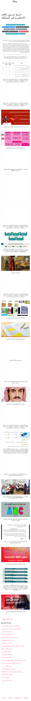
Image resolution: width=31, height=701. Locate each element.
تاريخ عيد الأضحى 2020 (7, 674)
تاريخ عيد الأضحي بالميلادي (7, 640)
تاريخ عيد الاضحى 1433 (7, 657)
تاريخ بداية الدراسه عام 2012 (8, 27)
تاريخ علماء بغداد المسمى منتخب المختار (10, 626)
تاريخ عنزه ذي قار (5, 677)
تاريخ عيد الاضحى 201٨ (7, 648)
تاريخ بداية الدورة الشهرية (9, 29)
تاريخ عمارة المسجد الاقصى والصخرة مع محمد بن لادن (14, 660)
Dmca (4, 698)
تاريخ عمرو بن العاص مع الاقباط (9, 669)
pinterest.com (9, 619)
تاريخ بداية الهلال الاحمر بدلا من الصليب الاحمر (15, 34)
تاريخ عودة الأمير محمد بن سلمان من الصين (11, 628)
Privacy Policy (17, 698)
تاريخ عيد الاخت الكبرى (7, 634)
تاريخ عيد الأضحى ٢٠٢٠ (7, 666)
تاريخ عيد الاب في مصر (7, 680)
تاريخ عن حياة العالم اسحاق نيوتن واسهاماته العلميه (13, 646)
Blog (15, 1)
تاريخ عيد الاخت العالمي (7, 631)
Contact (10, 698)
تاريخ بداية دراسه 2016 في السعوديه (10, 31)
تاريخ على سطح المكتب (7, 654)
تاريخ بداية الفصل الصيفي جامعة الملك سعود (15, 24)
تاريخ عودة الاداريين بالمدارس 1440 (9, 637)
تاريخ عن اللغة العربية (6, 651)
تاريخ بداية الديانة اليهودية (21, 29)
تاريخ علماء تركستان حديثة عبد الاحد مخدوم (11, 663)
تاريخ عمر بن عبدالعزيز (7, 643)
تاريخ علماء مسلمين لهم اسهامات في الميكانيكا (12, 671)
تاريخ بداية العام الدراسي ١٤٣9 (22, 27)
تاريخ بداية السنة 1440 (23, 31)
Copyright (26, 698)
